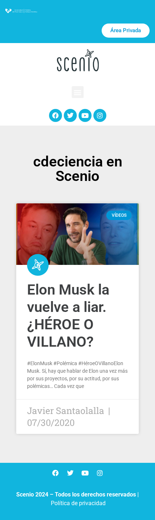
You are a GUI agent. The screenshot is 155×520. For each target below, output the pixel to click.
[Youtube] (85, 115)
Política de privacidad (78, 503)
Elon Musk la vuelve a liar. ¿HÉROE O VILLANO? (68, 315)
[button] (78, 92)
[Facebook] (55, 115)
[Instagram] (99, 115)
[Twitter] (70, 115)
